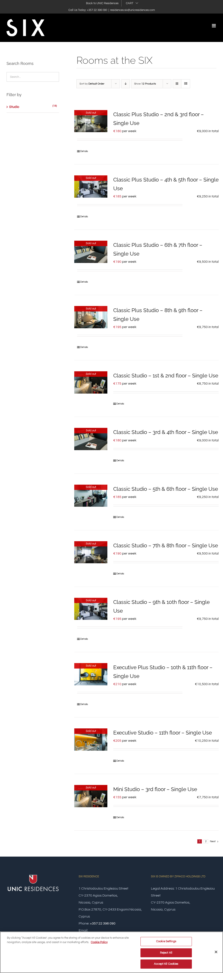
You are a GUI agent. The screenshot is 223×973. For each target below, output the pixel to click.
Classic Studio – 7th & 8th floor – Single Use (165, 545)
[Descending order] (125, 83)
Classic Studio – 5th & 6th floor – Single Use (165, 489)
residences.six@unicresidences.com (132, 10)
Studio (14, 107)
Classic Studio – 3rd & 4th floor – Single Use (165, 432)
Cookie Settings (166, 941)
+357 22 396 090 (102, 923)
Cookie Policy (99, 942)
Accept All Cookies (166, 963)
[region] (111, 952)
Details (84, 151)
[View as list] (185, 83)
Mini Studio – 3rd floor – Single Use (155, 789)
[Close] (216, 952)
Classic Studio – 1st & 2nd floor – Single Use (165, 375)
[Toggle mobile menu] (214, 25)
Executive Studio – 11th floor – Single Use (162, 732)
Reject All (166, 952)
